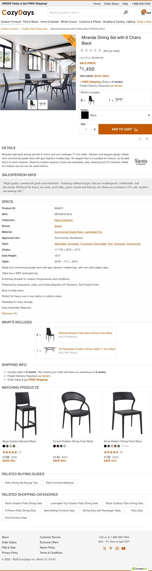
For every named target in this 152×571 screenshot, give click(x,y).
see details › (117, 85)
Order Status (111, 3)
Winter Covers (69, 21)
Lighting (130, 21)
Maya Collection (63, 220)
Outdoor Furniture (11, 21)
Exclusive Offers (49, 542)
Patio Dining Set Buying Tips (21, 482)
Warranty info (9, 313)
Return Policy (47, 547)
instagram (117, 548)
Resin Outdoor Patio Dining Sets (23, 503)
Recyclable (100, 243)
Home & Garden (49, 21)
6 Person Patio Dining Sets (20, 510)
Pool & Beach (31, 21)
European (73, 243)
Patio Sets (137, 510)
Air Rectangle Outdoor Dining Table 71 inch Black (87, 349)
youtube (123, 548)
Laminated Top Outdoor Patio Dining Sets (74, 503)
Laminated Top (93, 232)
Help (125, 3)
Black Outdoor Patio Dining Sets (124, 503)
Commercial (134, 243)
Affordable (60, 243)
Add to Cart (122, 129)
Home (97, 3)
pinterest (111, 548)
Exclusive (119, 243)
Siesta (58, 226)
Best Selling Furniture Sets (59, 510)
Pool (110, 243)
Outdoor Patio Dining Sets (34, 29)
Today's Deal (143, 21)
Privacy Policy (10, 552)
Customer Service (50, 537)
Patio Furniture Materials (60, 482)
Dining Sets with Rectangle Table (101, 510)
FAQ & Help (8, 547)
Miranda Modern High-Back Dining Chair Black (85, 333)
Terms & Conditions (51, 552)
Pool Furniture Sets (16, 517)
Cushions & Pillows (90, 21)
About (5, 537)
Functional (86, 243)
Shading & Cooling (114, 21)
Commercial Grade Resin (69, 232)
